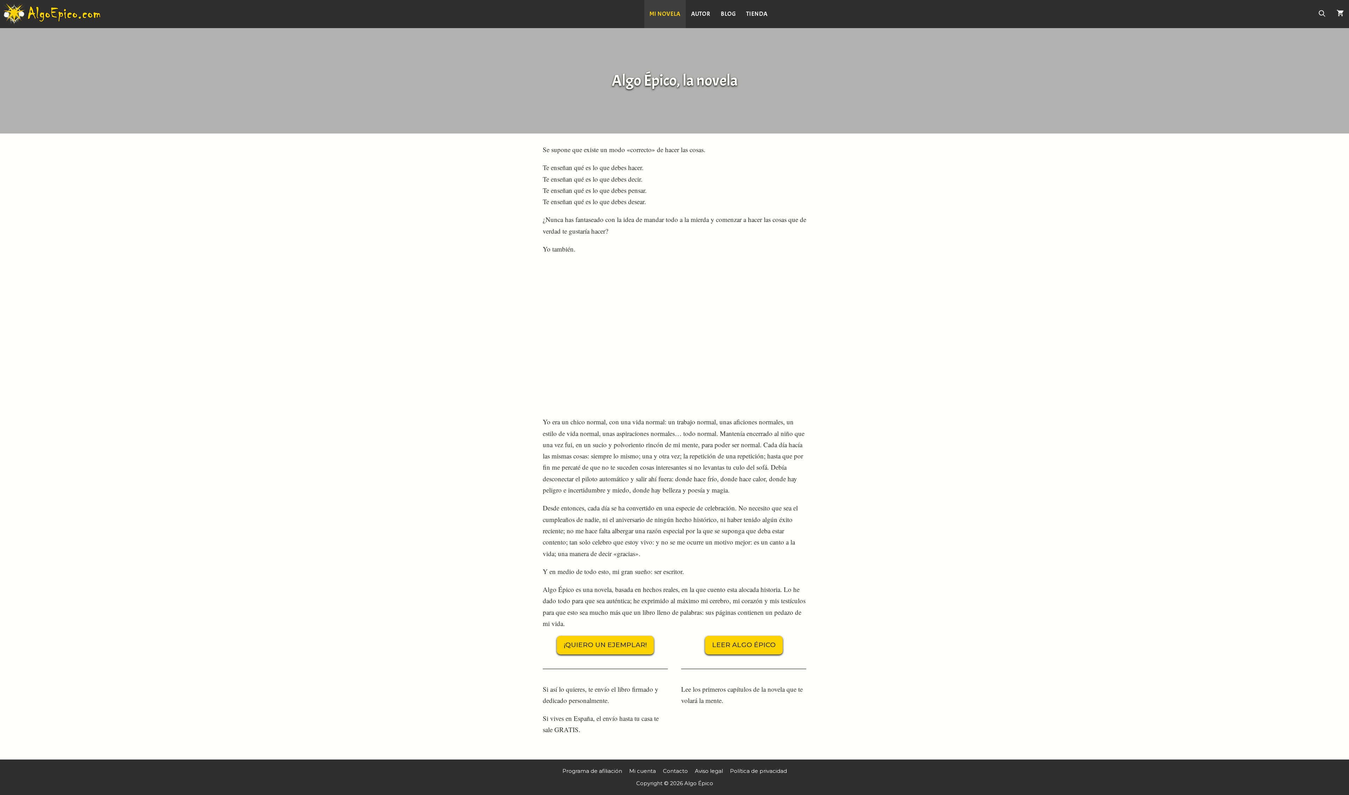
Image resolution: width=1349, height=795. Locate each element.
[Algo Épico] (54, 14)
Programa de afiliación (592, 771)
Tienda (757, 14)
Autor (700, 14)
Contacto (675, 771)
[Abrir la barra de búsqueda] (1322, 14)
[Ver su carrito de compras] (1340, 14)
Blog (728, 14)
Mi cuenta (642, 771)
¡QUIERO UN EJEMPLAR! (605, 645)
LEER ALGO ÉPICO (744, 645)
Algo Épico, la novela (675, 81)
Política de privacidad (758, 771)
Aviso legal (709, 771)
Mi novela (665, 14)
